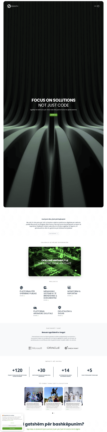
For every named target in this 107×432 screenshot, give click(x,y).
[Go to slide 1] (52, 413)
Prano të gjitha (12, 428)
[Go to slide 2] (54, 413)
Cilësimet (12, 422)
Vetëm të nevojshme (12, 425)
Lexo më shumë (10, 420)
